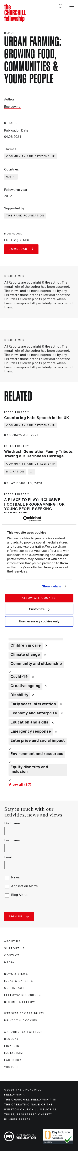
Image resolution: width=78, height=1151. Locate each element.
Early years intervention (33, 704)
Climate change (25, 655)
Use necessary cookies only (39, 621)
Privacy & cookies (20, 1020)
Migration (15, 471)
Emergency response (30, 731)
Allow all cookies (39, 598)
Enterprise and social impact (37, 741)
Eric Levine (12, 106)
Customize (37, 609)
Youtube (11, 1067)
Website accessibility (24, 1013)
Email (8, 857)
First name (12, 823)
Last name (12, 840)
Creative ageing (25, 686)
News (15, 877)
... (32, 471)
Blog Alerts (19, 894)
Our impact (14, 988)
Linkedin (11, 1046)
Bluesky (11, 1039)
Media (9, 962)
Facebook (13, 1060)
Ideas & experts (18, 981)
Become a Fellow (19, 1002)
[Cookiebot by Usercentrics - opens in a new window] (23, 519)
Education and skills (29, 722)
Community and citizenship (30, 156)
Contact (12, 955)
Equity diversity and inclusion (29, 769)
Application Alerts (24, 886)
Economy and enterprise (33, 713)
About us (12, 941)
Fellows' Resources (22, 995)
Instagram (13, 1053)
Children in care (25, 645)
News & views (16, 974)
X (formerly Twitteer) (24, 1032)
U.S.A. (11, 176)
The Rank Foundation (25, 215)
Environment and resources (36, 754)
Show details (51, 586)
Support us (14, 948)
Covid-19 (19, 677)
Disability (19, 695)
